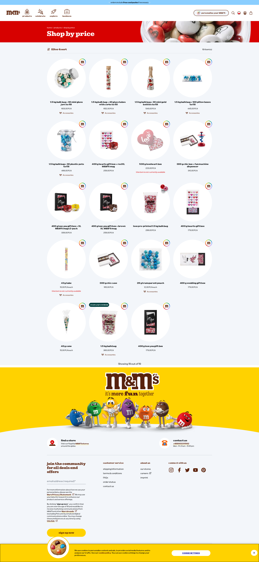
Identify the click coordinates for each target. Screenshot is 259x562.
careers (144, 473)
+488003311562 (181, 444)
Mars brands (68, 511)
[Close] (254, 553)
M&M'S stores (82, 444)
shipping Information (113, 469)
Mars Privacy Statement (59, 494)
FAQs (105, 477)
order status (109, 482)
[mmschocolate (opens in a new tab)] (171, 470)
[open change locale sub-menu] (239, 13)
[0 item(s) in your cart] (251, 13)
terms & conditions (112, 473)
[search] (233, 13)
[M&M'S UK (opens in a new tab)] (179, 470)
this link (51, 521)
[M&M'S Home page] (13, 13)
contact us (108, 486)
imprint (144, 477)
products (58, 28)
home (49, 28)
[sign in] (245, 13)
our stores (145, 469)
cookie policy (104, 553)
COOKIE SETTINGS (191, 553)
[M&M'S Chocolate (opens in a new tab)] (203, 470)
